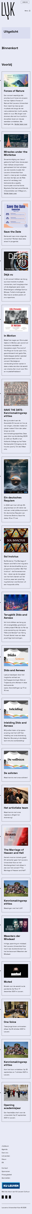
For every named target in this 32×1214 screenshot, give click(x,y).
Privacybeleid (7, 1175)
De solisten (11, 773)
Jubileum (5, 1146)
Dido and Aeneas (14, 670)
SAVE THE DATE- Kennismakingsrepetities (15, 413)
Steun (4, 1159)
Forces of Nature (14, 90)
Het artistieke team (16, 807)
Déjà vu (8, 274)
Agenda (4, 1149)
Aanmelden (6, 1178)
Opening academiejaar (12, 1106)
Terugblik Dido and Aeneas (15, 616)
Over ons (5, 1153)
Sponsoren (6, 1171)
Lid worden (6, 1156)
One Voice (10, 1021)
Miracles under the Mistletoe (15, 153)
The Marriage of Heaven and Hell (14, 851)
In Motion (10, 335)
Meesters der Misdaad (12, 937)
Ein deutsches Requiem (13, 499)
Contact (5, 1168)
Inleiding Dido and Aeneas (15, 724)
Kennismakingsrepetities (15, 902)
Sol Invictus (11, 556)
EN (3, 1162)
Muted (8, 981)
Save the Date (12, 231)
